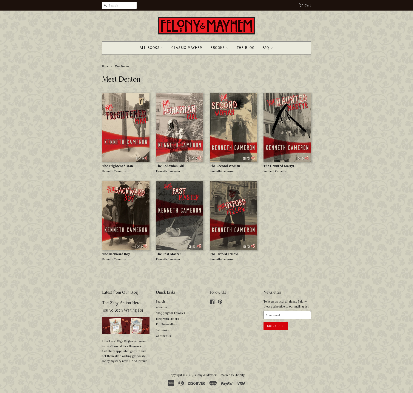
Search (160, 301)
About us (161, 307)
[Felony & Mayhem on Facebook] (212, 302)
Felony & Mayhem (205, 375)
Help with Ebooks (167, 319)
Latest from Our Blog (120, 292)
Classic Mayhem (187, 47)
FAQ (266, 47)
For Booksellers (166, 324)
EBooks (218, 47)
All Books (150, 47)
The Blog (246, 47)
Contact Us (163, 336)
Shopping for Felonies (170, 313)
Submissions (164, 330)
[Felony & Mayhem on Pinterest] (220, 302)
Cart (308, 5)
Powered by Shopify (232, 375)
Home (105, 66)
